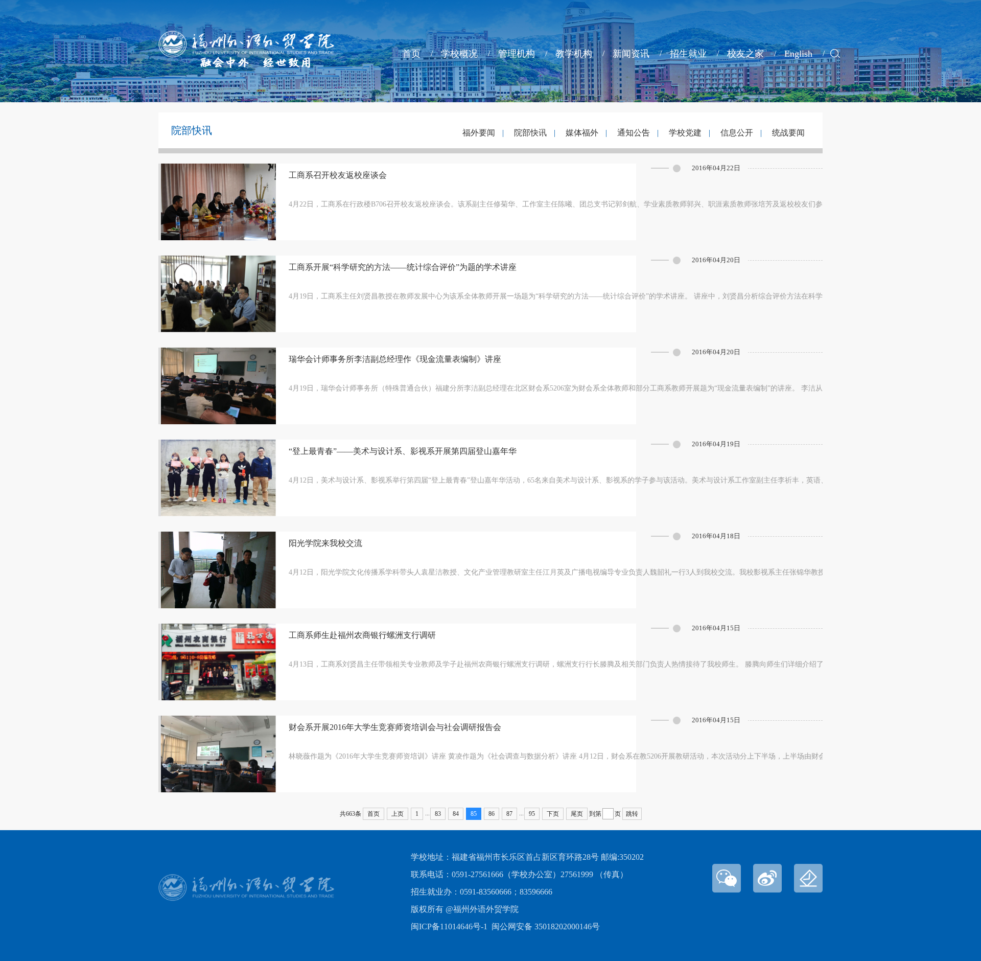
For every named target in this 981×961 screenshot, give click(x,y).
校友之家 (745, 54)
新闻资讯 (631, 54)
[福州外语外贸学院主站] (246, 65)
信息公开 (736, 132)
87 (509, 813)
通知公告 (633, 132)
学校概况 (459, 54)
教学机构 (573, 54)
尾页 (577, 813)
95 (532, 813)
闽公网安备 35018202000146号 (546, 926)
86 (491, 813)
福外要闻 (479, 132)
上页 (397, 813)
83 (438, 813)
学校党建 (685, 132)
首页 (411, 54)
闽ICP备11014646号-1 (449, 926)
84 (456, 813)
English (798, 54)
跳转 (632, 813)
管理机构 (516, 54)
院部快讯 (530, 132)
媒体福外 (582, 132)
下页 (553, 813)
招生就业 (688, 54)
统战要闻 (788, 132)
